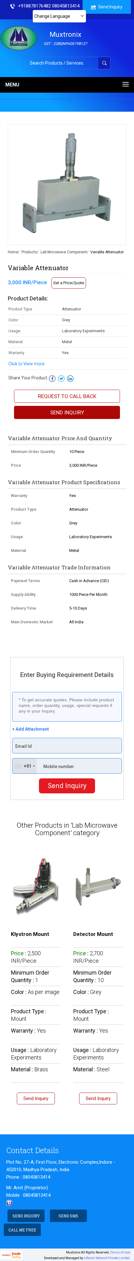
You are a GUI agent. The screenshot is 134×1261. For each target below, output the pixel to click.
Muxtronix (65, 38)
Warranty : (28, 1030)
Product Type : (28, 1015)
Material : (29, 1069)
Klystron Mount (30, 934)
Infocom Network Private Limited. (107, 1258)
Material (18, 550)
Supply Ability (23, 594)
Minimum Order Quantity (33, 451)
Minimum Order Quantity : (30, 976)
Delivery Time (23, 608)
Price (16, 465)
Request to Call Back (67, 396)
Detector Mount (93, 934)
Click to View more (26, 363)
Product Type (23, 509)
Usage (17, 536)
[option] (67, 184)
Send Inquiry (110, 6)
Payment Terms (25, 580)
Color (16, 523)
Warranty (19, 495)
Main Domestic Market (32, 622)
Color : (35, 992)
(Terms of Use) (120, 1252)
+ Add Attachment (30, 729)
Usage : (34, 1054)
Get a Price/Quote (68, 283)
